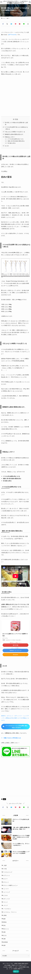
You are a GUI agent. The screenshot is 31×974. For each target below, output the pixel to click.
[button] (3, 24)
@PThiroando (12, 34)
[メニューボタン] (1, 2)
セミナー (5, 879)
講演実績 (5, 942)
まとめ (7, 146)
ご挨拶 (5, 865)
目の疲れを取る (12, 143)
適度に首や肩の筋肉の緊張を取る (16, 141)
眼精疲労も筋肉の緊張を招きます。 (14, 134)
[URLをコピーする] (28, 24)
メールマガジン (7, 909)
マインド (5, 902)
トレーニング (6, 892)
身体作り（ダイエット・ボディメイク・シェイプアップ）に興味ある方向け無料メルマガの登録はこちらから (15, 718)
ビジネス (5, 895)
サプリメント (6, 875)
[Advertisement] (15, 95)
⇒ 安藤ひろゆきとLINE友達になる (11, 738)
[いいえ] (29, 968)
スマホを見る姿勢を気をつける (15, 139)
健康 (4, 799)
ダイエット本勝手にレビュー (10, 885)
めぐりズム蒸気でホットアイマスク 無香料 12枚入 (15, 634)
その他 (5, 868)
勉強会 (5, 922)
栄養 (4, 932)
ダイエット (6, 882)
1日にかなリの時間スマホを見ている (15, 132)
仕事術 (5, 915)
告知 (4, 925)
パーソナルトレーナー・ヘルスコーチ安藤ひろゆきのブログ (15, 2)
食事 (4, 945)
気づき (5, 935)
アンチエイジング (7, 872)
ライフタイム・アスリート (10, 912)
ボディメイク (6, 899)
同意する (16, 971)
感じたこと (6, 929)
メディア (5, 905)
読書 (4, 939)
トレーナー (6, 889)
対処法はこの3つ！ (10, 137)
